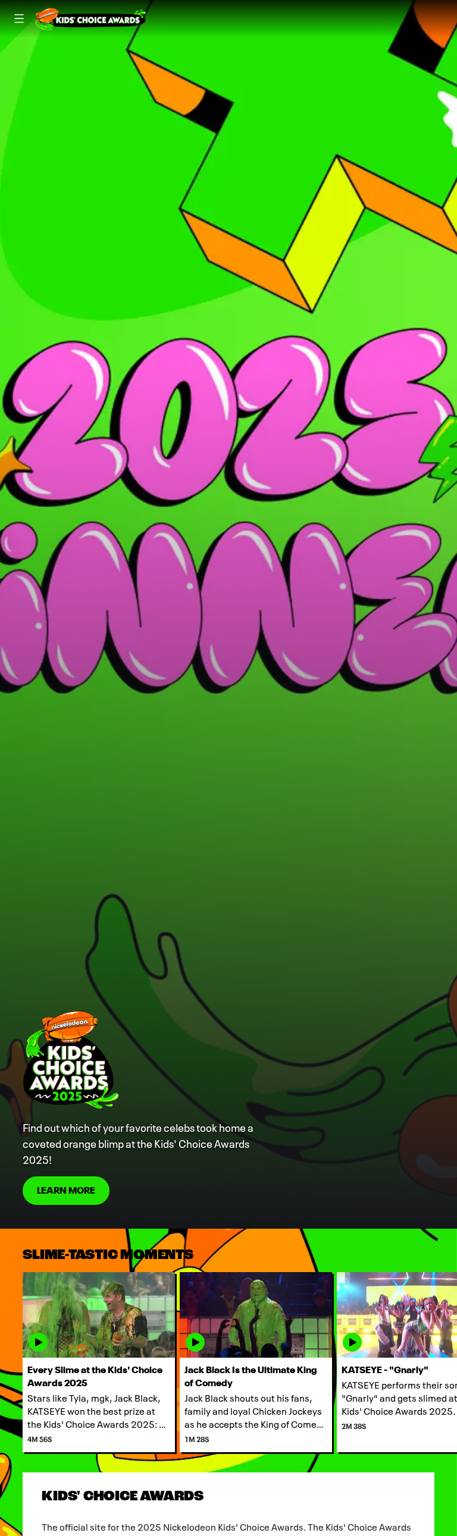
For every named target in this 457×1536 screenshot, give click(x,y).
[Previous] (11, 1362)
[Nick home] (90, 19)
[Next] (445, 1362)
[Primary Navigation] (19, 19)
